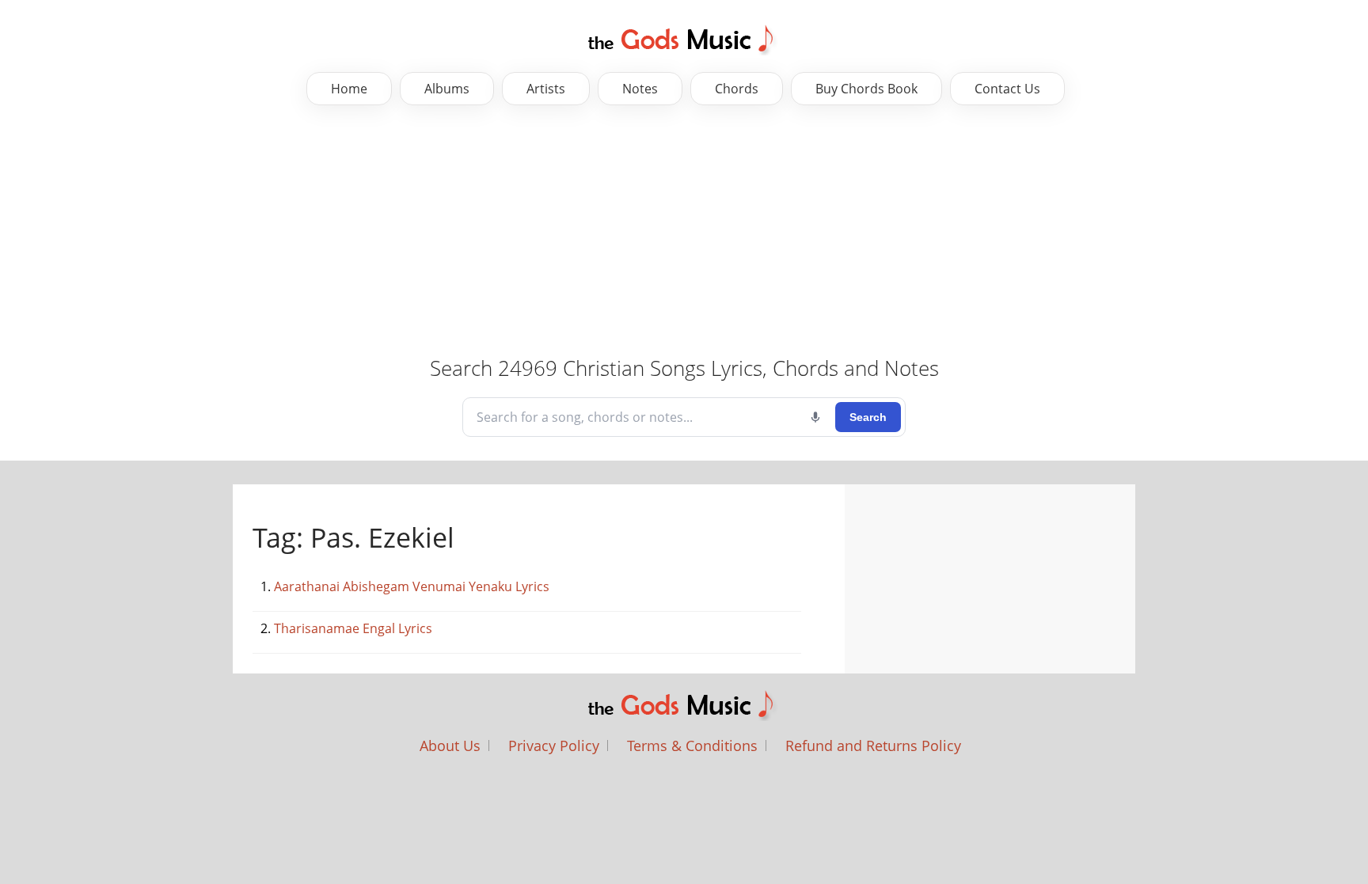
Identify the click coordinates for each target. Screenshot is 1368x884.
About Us (450, 745)
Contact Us (1007, 88)
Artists (545, 88)
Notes (640, 88)
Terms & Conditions (692, 745)
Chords (736, 88)
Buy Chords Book (866, 88)
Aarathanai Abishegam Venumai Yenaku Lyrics (411, 586)
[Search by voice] (815, 417)
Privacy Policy (553, 745)
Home (349, 88)
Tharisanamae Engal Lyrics (353, 628)
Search (868, 417)
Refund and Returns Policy (873, 745)
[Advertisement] (499, 232)
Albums (446, 88)
